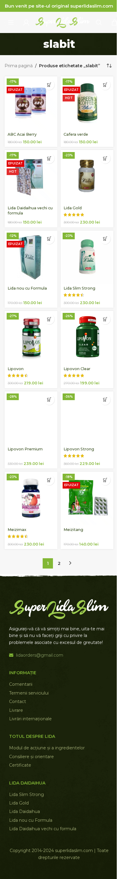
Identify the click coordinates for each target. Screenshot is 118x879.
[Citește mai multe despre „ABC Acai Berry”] (49, 84)
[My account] (26, 22)
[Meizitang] (87, 498)
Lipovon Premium (25, 449)
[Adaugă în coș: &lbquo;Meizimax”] (49, 480)
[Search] (99, 22)
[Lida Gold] (87, 176)
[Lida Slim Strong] (87, 257)
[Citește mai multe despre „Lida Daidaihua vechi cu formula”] (49, 158)
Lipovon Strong (79, 449)
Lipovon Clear (77, 369)
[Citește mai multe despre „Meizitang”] (105, 480)
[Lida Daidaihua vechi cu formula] (31, 176)
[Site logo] (62, 22)
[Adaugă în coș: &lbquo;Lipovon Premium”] (49, 399)
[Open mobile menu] (11, 22)
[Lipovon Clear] (87, 337)
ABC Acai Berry (22, 134)
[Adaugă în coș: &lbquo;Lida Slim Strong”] (105, 239)
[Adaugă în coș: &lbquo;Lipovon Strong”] (105, 399)
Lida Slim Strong (79, 288)
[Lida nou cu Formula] (31, 257)
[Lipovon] (31, 337)
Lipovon (16, 369)
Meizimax (17, 529)
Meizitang (73, 529)
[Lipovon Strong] (87, 417)
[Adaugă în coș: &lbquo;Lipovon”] (49, 319)
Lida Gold (73, 208)
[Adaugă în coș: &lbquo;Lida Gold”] (105, 158)
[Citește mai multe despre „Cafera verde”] (105, 84)
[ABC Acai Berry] (31, 102)
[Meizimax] (31, 498)
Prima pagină (19, 65)
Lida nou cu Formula (27, 288)
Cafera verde (76, 134)
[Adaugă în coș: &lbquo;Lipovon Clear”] (105, 319)
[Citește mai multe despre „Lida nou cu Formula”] (49, 239)
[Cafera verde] (87, 102)
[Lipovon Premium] (31, 417)
